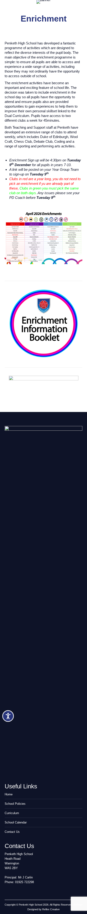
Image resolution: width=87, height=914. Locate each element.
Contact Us (12, 832)
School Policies (15, 803)
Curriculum (12, 813)
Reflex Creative (51, 909)
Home (9, 794)
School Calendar (16, 822)
